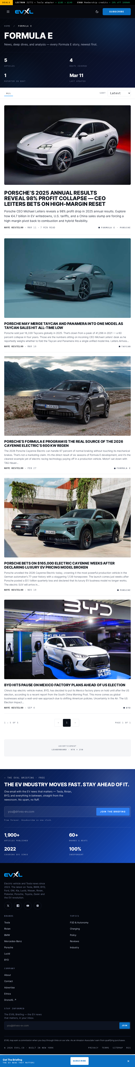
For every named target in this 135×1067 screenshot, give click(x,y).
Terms (105, 1048)
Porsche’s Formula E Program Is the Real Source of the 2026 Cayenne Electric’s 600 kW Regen (63, 443)
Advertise (9, 987)
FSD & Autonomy (79, 922)
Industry (74, 947)
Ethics (7, 993)
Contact (8, 981)
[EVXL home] (24, 11)
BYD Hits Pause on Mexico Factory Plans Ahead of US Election (64, 685)
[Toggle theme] (97, 12)
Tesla (7, 922)
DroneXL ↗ (10, 999)
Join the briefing (113, 811)
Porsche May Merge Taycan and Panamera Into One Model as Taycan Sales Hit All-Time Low (63, 326)
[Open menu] (8, 12)
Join (124, 1025)
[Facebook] (18, 906)
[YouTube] (28, 906)
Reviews (74, 941)
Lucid (7, 953)
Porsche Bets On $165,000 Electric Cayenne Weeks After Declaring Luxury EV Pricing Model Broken (59, 565)
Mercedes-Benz (13, 941)
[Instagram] (37, 906)
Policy (73, 935)
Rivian (7, 928)
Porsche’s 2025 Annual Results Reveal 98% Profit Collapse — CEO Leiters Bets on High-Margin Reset (55, 198)
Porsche (8, 947)
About (7, 975)
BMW (7, 935)
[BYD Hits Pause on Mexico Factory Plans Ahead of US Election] (67, 639)
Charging (75, 928)
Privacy (93, 1048)
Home (7, 26)
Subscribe (116, 11)
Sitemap (118, 1048)
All (8, 93)
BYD (6, 959)
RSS (128, 1048)
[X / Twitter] (8, 906)
